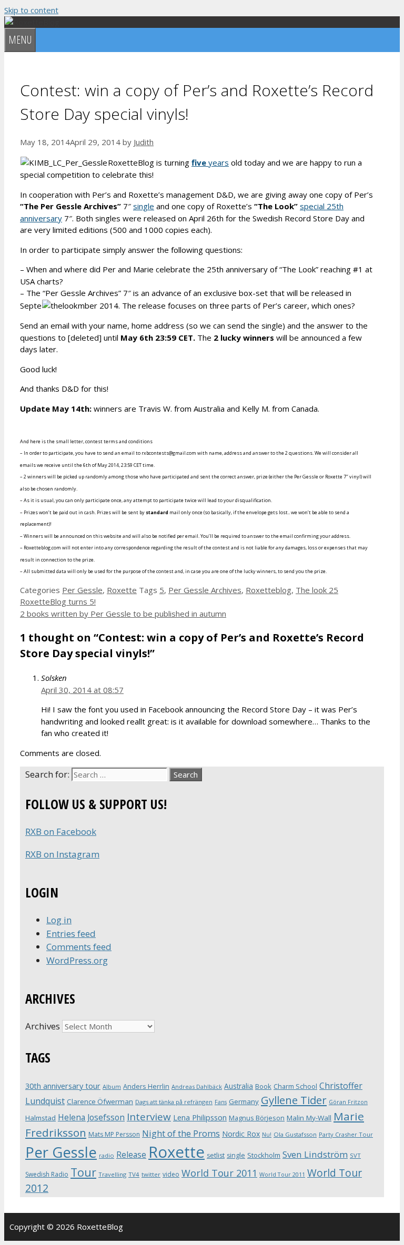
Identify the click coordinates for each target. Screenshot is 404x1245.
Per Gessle (82, 590)
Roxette (122, 590)
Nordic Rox (241, 1134)
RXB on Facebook (60, 831)
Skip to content (31, 10)
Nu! (266, 1134)
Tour (83, 1172)
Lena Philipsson (200, 1117)
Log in (59, 920)
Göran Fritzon (348, 1102)
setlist (216, 1155)
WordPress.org (77, 960)
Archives (42, 1026)
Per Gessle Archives (204, 590)
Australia (238, 1086)
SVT (355, 1155)
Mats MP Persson (114, 1134)
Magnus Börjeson (257, 1117)
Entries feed (71, 933)
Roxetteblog (268, 590)
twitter (151, 1174)
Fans (221, 1102)
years (210, 162)
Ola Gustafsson (295, 1134)
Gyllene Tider (294, 1100)
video (171, 1174)
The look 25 (317, 590)
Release (131, 1154)
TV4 (133, 1174)
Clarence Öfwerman (100, 1101)
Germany (244, 1101)
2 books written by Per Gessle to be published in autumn (123, 613)
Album (112, 1086)
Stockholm (263, 1155)
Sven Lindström (315, 1154)
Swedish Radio (46, 1174)
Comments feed (79, 947)
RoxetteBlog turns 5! (58, 601)
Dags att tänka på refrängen (174, 1102)
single (143, 206)
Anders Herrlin (146, 1086)
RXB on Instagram (62, 854)
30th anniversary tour (62, 1086)
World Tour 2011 (219, 1173)
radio (106, 1155)
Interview (149, 1117)
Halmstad (40, 1117)
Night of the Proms (181, 1133)
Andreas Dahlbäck (196, 1086)
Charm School (295, 1086)
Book (263, 1086)
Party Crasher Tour (346, 1134)
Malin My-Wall (309, 1117)
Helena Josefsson (91, 1117)
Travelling (112, 1174)
